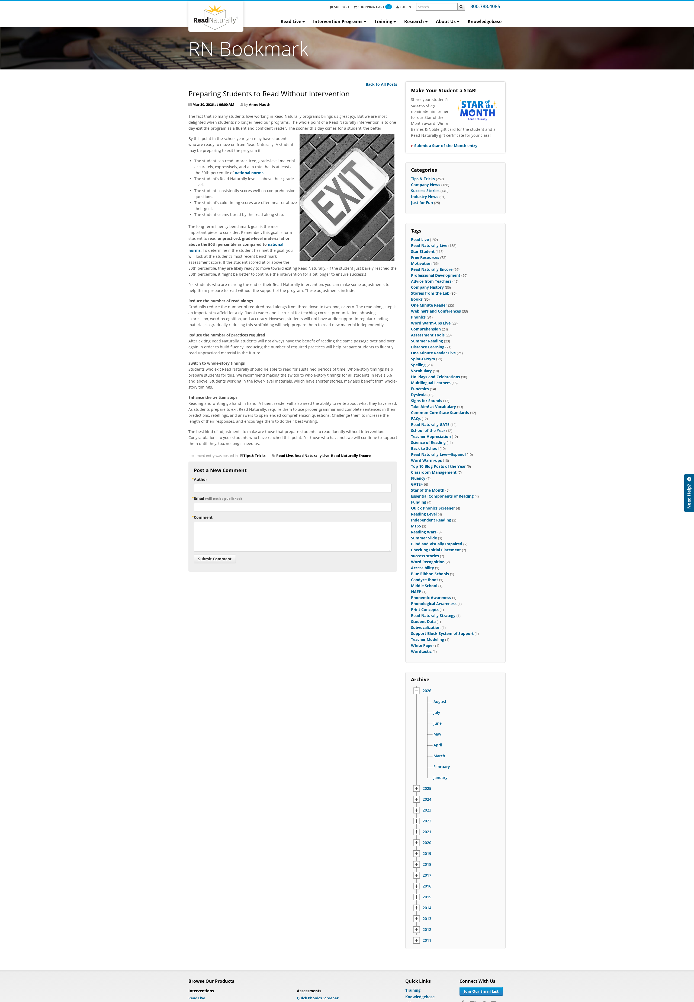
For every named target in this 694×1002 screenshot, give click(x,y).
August (439, 701)
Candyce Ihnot (424, 579)
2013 (427, 918)
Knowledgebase (485, 21)
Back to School (425, 448)
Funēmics (420, 388)
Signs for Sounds (426, 400)
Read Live (291, 21)
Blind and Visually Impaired (436, 543)
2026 (427, 690)
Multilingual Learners (431, 382)
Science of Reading (428, 442)
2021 (427, 831)
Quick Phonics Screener (433, 508)
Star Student (423, 251)
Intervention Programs (337, 21)
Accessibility (422, 567)
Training (383, 21)
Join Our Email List (481, 991)
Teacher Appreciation (431, 436)
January (440, 777)
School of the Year (428, 430)
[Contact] (689, 493)
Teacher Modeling (427, 639)
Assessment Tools (428, 335)
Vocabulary (421, 370)
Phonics (418, 317)
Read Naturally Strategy (433, 615)
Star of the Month (427, 490)
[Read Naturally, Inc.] (215, 16)
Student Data (423, 621)
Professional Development (435, 275)
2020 (427, 842)
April (437, 745)
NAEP (416, 591)
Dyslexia (418, 394)
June (437, 723)
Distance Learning (427, 346)
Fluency (418, 478)
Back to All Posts (381, 84)
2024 (427, 799)
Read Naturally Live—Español (438, 454)
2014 (427, 907)
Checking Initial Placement (436, 549)
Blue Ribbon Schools (430, 573)
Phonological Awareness (434, 603)
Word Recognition (428, 561)
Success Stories (425, 190)
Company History (427, 287)
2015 (427, 897)
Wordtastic (421, 651)
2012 (427, 929)
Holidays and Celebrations (435, 376)
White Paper (422, 645)
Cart (374, 7)
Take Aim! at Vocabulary (433, 406)
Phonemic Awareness (431, 597)
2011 (427, 940)
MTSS (416, 526)
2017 (427, 875)
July (436, 712)
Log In (405, 7)
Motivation (421, 263)
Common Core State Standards (440, 412)
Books (417, 299)
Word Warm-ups (426, 460)
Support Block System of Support (442, 633)
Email (218, 498)
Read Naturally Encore (351, 455)
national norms (249, 172)
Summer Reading (427, 340)
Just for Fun (422, 202)
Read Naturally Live (312, 455)
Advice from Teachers (431, 281)
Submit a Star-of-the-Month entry (445, 145)
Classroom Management (434, 472)
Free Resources (425, 257)
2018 (427, 864)
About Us (446, 21)
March (439, 755)
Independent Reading (431, 520)
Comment (203, 517)
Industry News (424, 196)
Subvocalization (426, 627)
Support (341, 7)
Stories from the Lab (430, 293)
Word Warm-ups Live (431, 323)
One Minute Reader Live (433, 352)
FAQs (416, 418)
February (441, 766)
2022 (427, 821)
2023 (427, 810)
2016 (427, 886)
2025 (427, 788)
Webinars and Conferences (436, 311)
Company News (425, 184)
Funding (418, 502)
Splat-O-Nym (423, 358)
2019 (427, 853)
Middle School (424, 585)
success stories (425, 555)
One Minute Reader (429, 305)
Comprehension (426, 329)
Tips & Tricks (254, 455)
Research (414, 21)
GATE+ (417, 484)
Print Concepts (425, 609)
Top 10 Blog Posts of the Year (438, 466)
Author (200, 479)
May (437, 734)
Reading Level (424, 514)
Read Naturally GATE (430, 424)
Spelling (418, 364)
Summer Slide (424, 537)
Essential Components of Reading (442, 496)
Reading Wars (423, 532)
